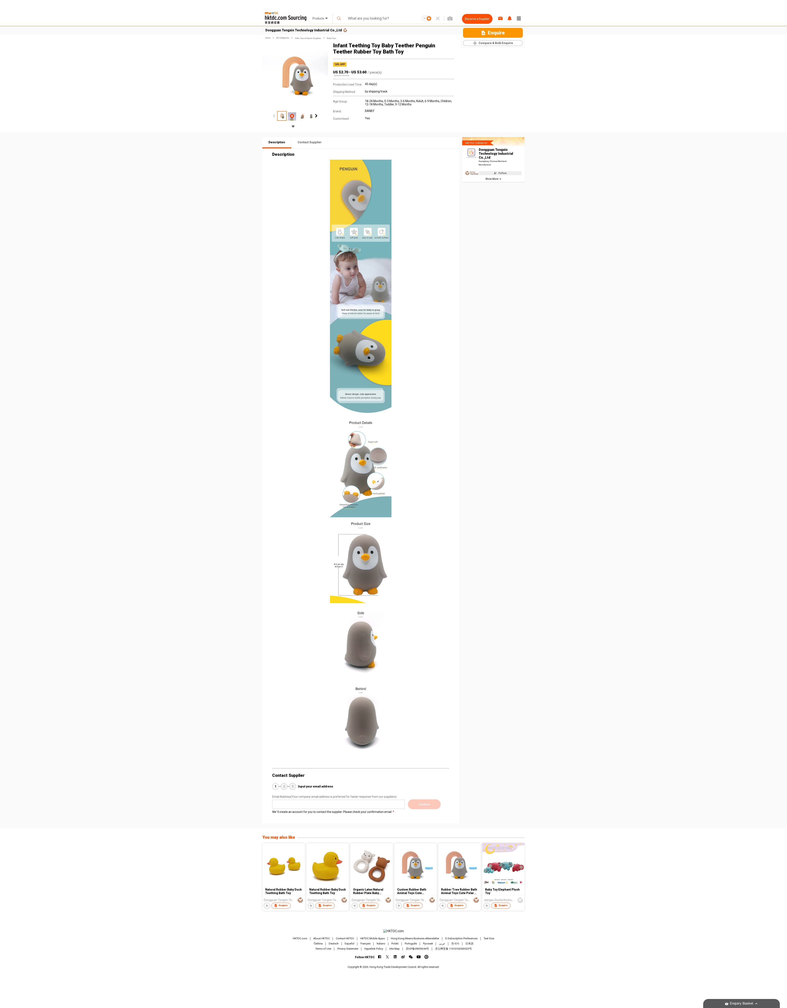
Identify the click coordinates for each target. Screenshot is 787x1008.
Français (366, 943)
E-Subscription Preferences (461, 938)
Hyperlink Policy (373, 948)
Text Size (489, 938)
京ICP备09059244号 (417, 948)
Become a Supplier (477, 18)
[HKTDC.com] (393, 931)
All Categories (282, 38)
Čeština (318, 943)
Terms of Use (323, 948)
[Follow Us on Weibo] (403, 957)
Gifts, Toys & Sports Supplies (308, 38)
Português (411, 943)
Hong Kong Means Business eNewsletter (415, 938)
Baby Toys (331, 38)
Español (349, 943)
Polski (395, 943)
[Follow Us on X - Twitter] (387, 957)
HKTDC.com (300, 938)
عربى (442, 943)
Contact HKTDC (345, 938)
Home (268, 38)
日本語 (469, 943)
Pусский (428, 943)
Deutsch (334, 943)
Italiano (381, 943)
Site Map (394, 948)
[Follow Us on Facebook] (380, 957)
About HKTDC (321, 938)
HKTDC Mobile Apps (372, 938)
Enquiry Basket (741, 1003)
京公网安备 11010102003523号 (453, 948)
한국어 (455, 943)
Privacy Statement (347, 948)
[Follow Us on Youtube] (419, 957)
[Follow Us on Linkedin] (395, 957)
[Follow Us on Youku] (426, 957)
